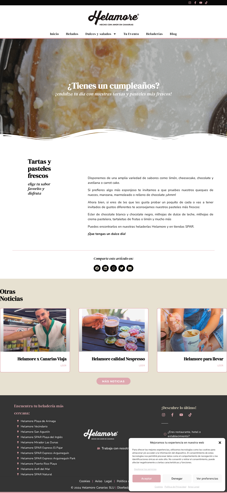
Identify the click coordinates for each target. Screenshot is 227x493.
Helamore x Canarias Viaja (42, 359)
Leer (63, 365)
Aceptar (146, 478)
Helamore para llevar (203, 359)
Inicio (54, 34)
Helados (72, 34)
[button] (220, 442)
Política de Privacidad (175, 486)
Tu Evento (131, 34)
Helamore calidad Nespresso (118, 359)
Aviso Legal (193, 486)
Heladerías (154, 34)
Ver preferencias (207, 478)
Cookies (159, 486)
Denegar (176, 478)
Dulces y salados (98, 34)
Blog (173, 34)
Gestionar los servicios (145, 469)
